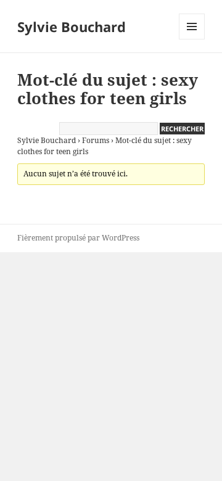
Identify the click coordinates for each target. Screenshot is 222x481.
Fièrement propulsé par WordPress (78, 237)
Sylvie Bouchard (71, 26)
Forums (95, 140)
